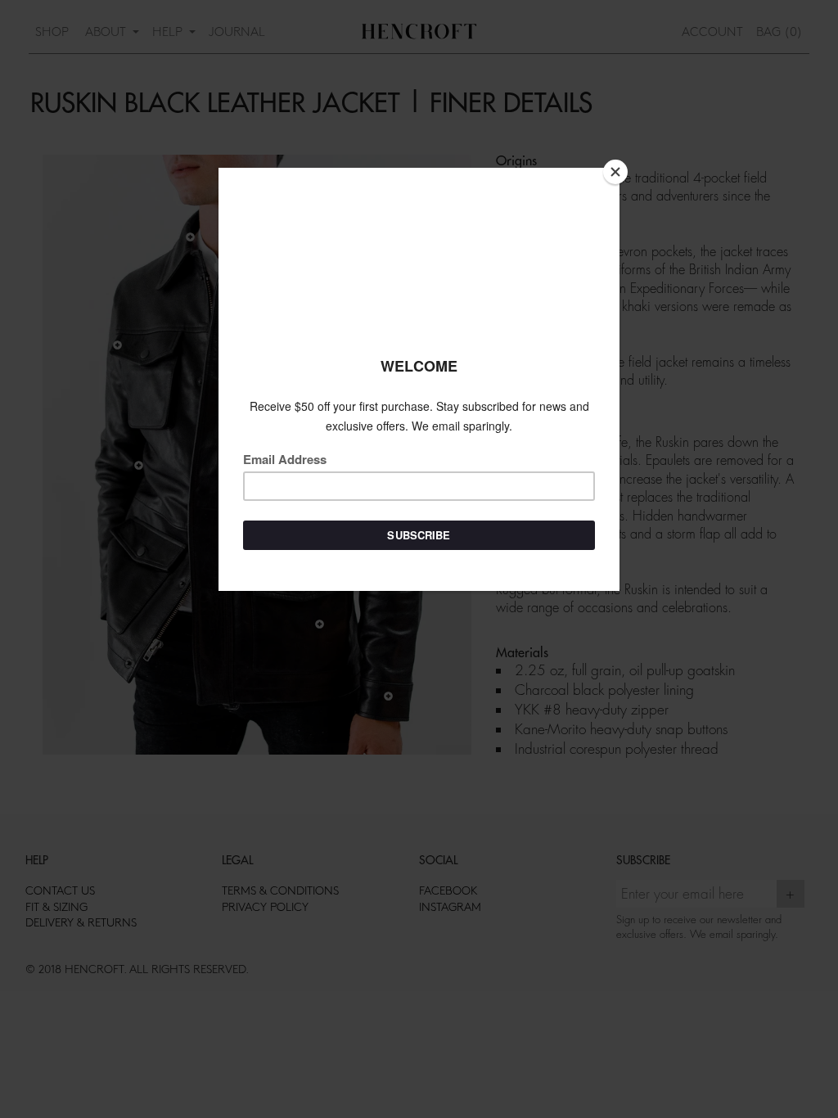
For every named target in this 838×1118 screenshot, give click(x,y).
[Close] (615, 172)
